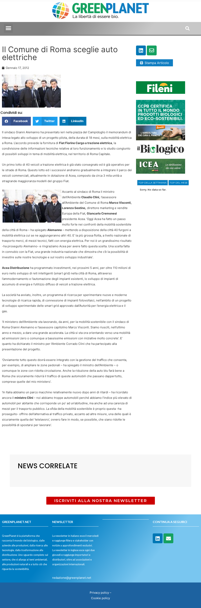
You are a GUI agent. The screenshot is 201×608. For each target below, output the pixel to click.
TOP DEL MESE (179, 182)
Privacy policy (99, 592)
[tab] (152, 182)
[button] (8, 28)
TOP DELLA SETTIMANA (152, 182)
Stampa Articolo (157, 63)
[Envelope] (152, 50)
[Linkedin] (141, 50)
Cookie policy (100, 598)
